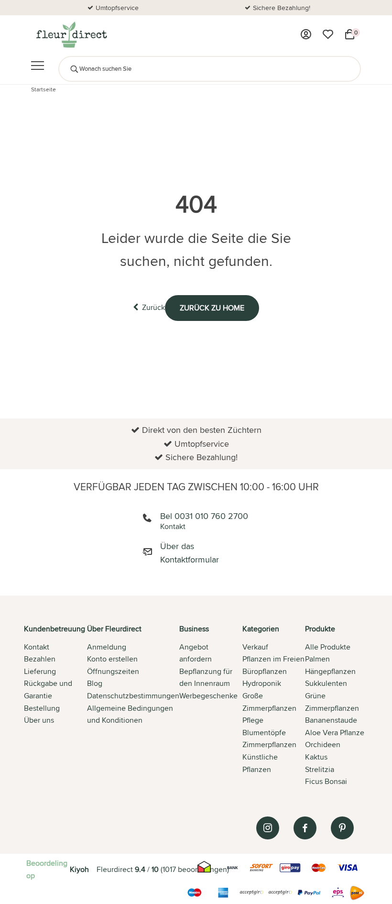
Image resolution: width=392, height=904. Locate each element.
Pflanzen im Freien (273, 658)
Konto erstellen (112, 658)
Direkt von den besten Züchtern (319, 7)
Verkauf (255, 646)
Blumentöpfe (264, 732)
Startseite (43, 89)
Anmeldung (106, 646)
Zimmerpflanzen (269, 744)
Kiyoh (79, 869)
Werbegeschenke (208, 695)
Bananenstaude (331, 720)
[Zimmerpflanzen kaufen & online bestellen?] (71, 34)
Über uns (39, 720)
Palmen (317, 658)
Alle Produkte (327, 646)
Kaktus (316, 756)
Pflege (252, 720)
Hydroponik (261, 683)
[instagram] (267, 827)
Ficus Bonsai (326, 781)
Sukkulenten (326, 683)
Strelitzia (319, 769)
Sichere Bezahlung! (155, 7)
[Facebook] (305, 827)
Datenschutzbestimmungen (133, 695)
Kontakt (36, 646)
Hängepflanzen (330, 671)
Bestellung (42, 708)
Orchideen (322, 744)
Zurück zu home (212, 307)
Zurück (153, 307)
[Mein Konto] (306, 34)
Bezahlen (39, 658)
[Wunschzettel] (328, 34)
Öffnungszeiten (113, 671)
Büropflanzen (264, 671)
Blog (94, 683)
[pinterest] (342, 827)
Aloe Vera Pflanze (334, 732)
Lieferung (40, 671)
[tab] (55, 705)
